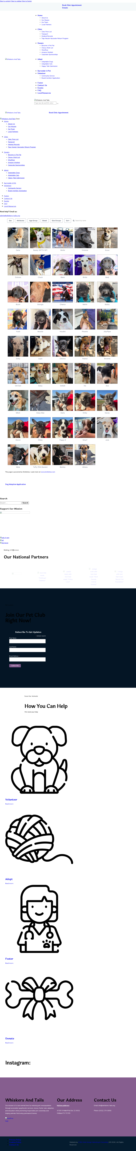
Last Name (12, 647)
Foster (9, 959)
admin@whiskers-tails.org (10, 215)
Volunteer (11, 800)
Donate (9, 1038)
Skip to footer (27, 1)
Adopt (9, 879)
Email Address (14, 656)
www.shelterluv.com (48, 472)
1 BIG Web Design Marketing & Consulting (93, 1142)
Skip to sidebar (16, 1)
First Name (12, 638)
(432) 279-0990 (105, 1111)
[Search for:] (11, 503)
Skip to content (5, 1)
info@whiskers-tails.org (106, 1105)
